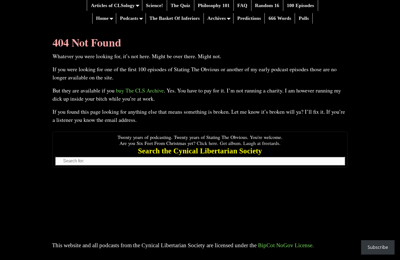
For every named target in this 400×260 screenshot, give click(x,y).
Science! (154, 5)
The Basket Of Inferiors (174, 18)
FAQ (242, 5)
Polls (304, 18)
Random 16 (267, 5)
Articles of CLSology (113, 5)
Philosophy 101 (214, 5)
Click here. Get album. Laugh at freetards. (239, 143)
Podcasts (129, 18)
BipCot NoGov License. (286, 245)
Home (102, 18)
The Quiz (180, 5)
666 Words (280, 18)
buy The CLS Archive (140, 90)
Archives (216, 18)
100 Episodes (300, 5)
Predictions (249, 18)
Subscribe (378, 247)
